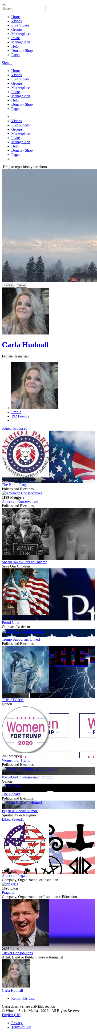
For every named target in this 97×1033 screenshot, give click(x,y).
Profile (16, 412)
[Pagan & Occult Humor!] (48, 802)
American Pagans (15, 876)
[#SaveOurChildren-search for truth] (48, 769)
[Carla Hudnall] (48, 973)
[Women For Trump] (48, 730)
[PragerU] (48, 884)
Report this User (23, 998)
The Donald (11, 794)
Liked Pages (13, 819)
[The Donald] (48, 786)
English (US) (11, 1015)
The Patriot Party (14, 485)
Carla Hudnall (25, 344)
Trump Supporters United (21, 639)
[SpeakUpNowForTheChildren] (48, 532)
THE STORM (13, 700)
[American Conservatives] (48, 493)
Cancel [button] (8, 285)
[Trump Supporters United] (48, 631)
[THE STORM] (48, 670)
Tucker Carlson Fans (17, 953)
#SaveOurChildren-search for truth (27, 777)
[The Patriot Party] (48, 454)
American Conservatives (20, 501)
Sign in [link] (7, 63)
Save (21, 285)
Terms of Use (21, 1027)
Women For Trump (16, 760)
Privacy (17, 1023)
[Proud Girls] (48, 592)
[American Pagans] (48, 845)
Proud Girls (10, 622)
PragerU (8, 892)
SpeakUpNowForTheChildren (24, 562)
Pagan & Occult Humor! (20, 811)
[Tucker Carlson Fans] (48, 923)
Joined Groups (14, 428)
